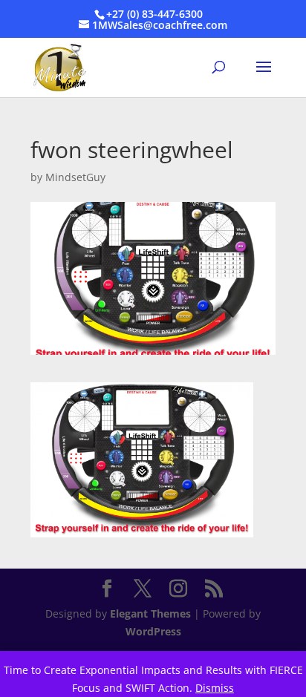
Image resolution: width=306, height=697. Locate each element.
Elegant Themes (150, 613)
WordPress (153, 631)
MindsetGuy (75, 177)
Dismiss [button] (214, 688)
